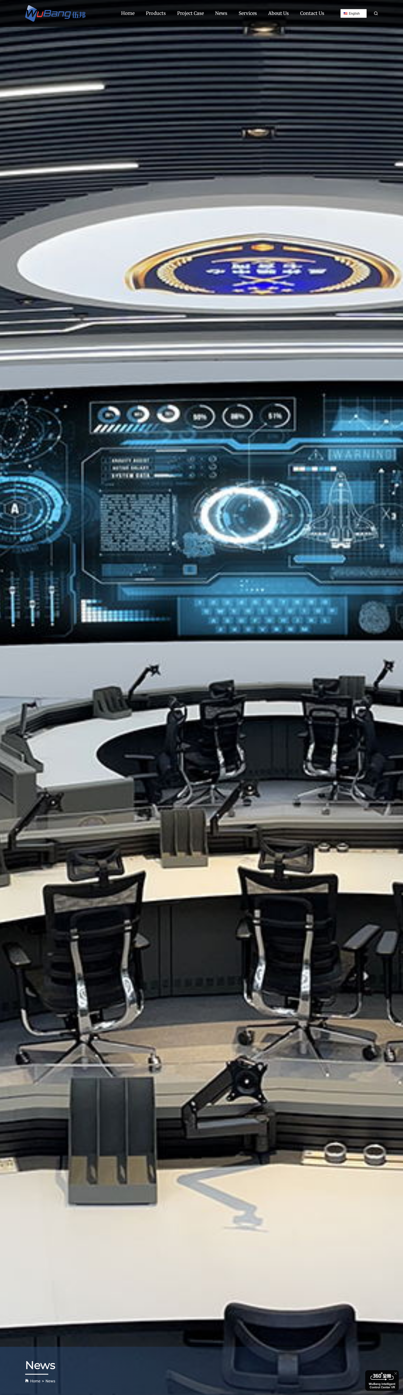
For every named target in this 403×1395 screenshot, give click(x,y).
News (221, 13)
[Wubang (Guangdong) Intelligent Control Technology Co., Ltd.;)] (55, 13)
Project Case (190, 13)
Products (156, 13)
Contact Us (312, 13)
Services (248, 13)
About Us (278, 13)
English (354, 14)
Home (128, 13)
